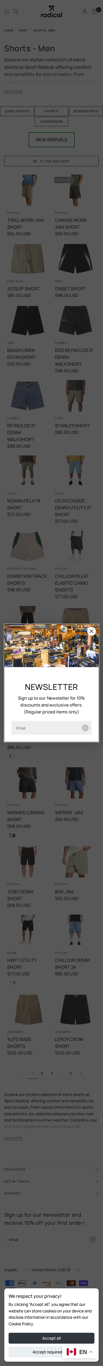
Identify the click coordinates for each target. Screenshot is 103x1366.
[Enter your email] (85, 728)
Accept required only (52, 1352)
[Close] (91, 631)
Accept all (51, 1338)
